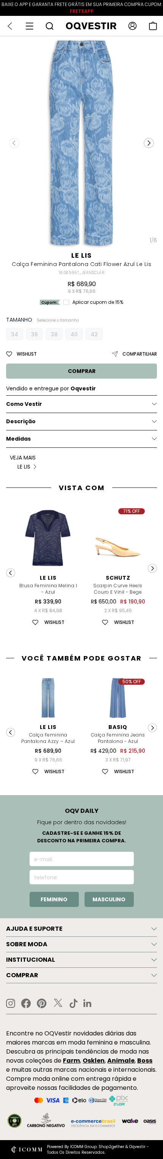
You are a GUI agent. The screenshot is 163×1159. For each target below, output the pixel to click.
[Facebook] (26, 1003)
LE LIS (81, 255)
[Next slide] (152, 568)
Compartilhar (139, 354)
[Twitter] (58, 1003)
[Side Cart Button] (153, 26)
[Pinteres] (42, 1003)
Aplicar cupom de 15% (97, 302)
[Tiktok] (73, 1003)
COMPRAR (82, 371)
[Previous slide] (10, 573)
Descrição (21, 421)
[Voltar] (10, 26)
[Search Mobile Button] (49, 26)
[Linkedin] (87, 1003)
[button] (149, 143)
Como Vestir (24, 404)
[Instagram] (10, 1003)
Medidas (18, 439)
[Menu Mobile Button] (29, 26)
